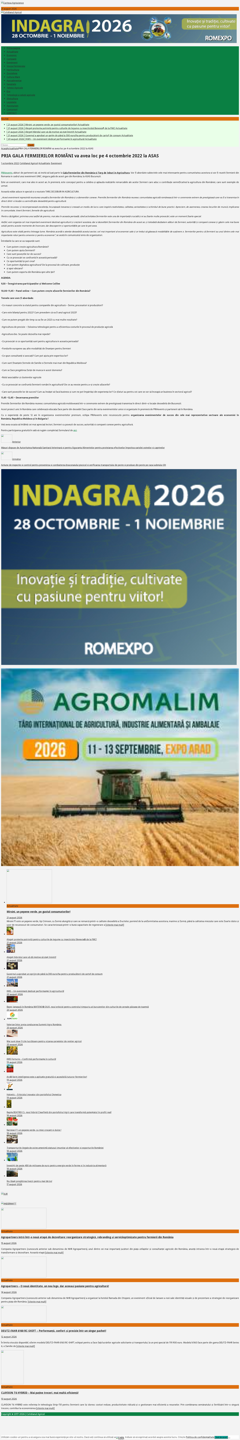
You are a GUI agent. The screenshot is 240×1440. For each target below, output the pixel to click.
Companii (11, 59)
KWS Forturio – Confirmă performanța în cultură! (31, 1059)
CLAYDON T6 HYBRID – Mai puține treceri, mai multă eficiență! (39, 1392)
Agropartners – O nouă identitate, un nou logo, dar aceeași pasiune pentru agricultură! (55, 1286)
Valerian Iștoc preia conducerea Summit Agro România (34, 1024)
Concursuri (12, 109)
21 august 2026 (14, 917)
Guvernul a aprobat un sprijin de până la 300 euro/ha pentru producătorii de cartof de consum (54, 974)
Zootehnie (12, 73)
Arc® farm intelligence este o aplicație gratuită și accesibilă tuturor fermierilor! (47, 1077)
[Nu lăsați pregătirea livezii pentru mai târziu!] (12, 1176)
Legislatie (12, 102)
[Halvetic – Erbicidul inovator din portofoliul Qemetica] (10, 1089)
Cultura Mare (13, 77)
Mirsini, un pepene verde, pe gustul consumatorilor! (38, 911)
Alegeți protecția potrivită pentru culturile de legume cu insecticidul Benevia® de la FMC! (52, 939)
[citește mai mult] (115, 925)
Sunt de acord (221, 1437)
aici (75, 430)
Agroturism (12, 106)
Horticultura (13, 70)
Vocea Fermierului (16, 66)
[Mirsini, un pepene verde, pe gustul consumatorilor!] (29, 902)
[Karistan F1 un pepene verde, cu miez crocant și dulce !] (12, 1125)
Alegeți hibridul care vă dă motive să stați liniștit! (31, 957)
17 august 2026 (14, 1184)
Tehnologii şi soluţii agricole (21, 95)
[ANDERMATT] (8, 1203)
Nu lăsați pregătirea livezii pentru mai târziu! (29, 1181)
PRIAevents (6, 173)
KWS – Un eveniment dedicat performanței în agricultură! (35, 991)
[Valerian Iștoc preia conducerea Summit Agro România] (12, 1019)
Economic (12, 55)
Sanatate (11, 84)
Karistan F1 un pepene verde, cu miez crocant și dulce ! (34, 1130)
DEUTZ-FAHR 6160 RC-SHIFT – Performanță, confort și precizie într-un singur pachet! (53, 1330)
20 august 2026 (15, 994)
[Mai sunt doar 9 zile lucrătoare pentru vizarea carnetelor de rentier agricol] (12, 1036)
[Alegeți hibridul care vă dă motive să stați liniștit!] (11, 952)
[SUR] (4, 1194)
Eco (8, 91)
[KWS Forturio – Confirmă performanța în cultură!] (12, 1054)
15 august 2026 (9, 1243)
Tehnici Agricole (15, 88)
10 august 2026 (9, 1399)
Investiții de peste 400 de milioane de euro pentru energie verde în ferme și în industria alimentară (56, 1165)
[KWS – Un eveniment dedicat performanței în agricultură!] (12, 986)
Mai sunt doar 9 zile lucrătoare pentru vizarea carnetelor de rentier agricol (44, 1041)
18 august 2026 (14, 1115)
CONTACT (12, 113)
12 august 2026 (9, 1337)
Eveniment (12, 62)
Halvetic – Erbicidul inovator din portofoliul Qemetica (34, 1094)
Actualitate (12, 52)
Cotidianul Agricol (29, 163)
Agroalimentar (14, 80)
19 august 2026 (14, 1062)
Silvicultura (12, 98)
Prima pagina (13, 48)
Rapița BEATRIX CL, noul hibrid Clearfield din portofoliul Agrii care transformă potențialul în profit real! (59, 1112)
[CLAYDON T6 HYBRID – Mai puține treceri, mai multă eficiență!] (12, 1383)
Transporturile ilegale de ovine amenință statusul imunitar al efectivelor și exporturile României (55, 1148)
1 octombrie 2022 (10, 163)
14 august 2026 (9, 1292)
